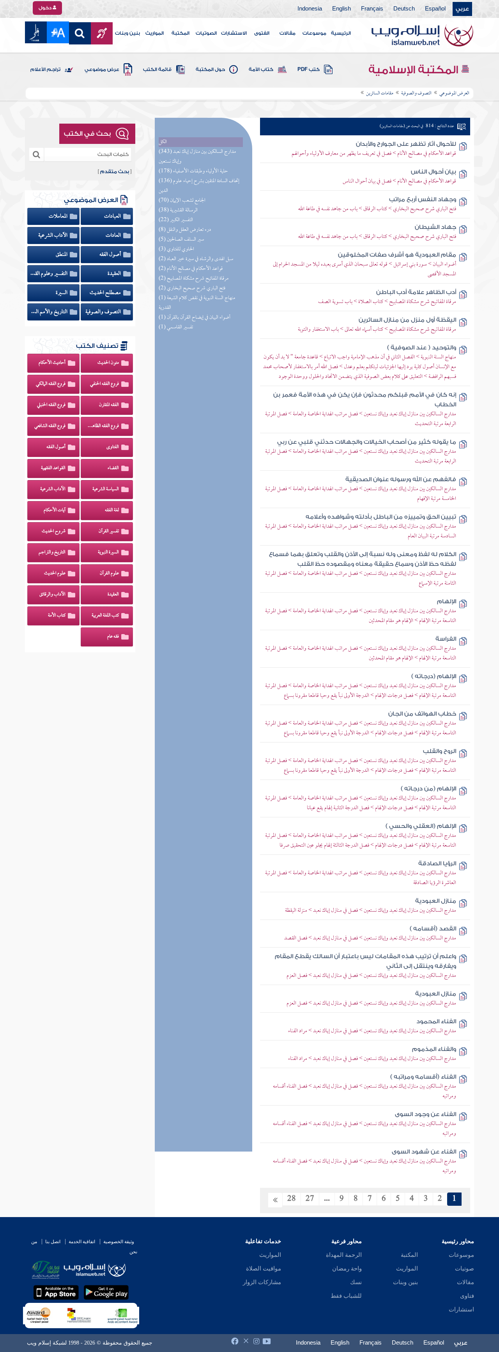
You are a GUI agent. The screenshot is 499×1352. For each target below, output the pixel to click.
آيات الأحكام (54, 510)
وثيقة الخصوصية (118, 1241)
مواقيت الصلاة (263, 1268)
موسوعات (314, 33)
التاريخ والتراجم (52, 553)
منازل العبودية (435, 901)
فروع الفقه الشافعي (49, 426)
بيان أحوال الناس (433, 171)
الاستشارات (234, 33)
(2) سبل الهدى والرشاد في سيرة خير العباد (196, 259)
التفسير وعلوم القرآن (49, 274)
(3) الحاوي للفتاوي (176, 249)
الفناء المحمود (436, 1021)
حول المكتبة (210, 69)
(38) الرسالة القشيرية (178, 210)
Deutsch (404, 9)
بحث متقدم (114, 171)
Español (435, 9)
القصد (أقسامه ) (433, 928)
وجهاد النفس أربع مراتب (422, 199)
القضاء (113, 468)
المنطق (62, 254)
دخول (46, 8)
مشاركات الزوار (262, 1282)
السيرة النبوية (108, 553)
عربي (462, 9)
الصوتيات (206, 33)
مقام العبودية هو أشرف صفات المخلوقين (397, 255)
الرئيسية (341, 33)
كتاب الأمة (261, 69)
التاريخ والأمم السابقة (49, 312)
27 (310, 1199)
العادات (114, 235)
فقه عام (113, 637)
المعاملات (59, 216)
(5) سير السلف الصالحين (181, 240)
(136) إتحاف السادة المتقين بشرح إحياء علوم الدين (199, 186)
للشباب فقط (346, 1296)
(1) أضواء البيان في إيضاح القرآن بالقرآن (194, 317)
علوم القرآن (109, 574)
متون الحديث (108, 363)
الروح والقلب (439, 751)
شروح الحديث (53, 531)
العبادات (113, 216)
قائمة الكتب (157, 69)
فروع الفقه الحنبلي (51, 405)
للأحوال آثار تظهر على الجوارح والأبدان (406, 144)
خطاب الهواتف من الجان (422, 714)
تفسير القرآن (109, 531)
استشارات (461, 1309)
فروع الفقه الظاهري (103, 426)
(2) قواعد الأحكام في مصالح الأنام (191, 269)
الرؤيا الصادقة (437, 863)
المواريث (154, 33)
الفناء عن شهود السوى (424, 1151)
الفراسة (445, 639)
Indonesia (309, 9)
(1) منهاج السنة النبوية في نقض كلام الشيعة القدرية (197, 303)
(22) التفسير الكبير (176, 220)
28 (291, 1199)
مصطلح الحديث (106, 293)
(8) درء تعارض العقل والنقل (185, 230)
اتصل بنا (52, 1241)
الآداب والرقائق (52, 595)
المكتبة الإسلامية (414, 70)
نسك (356, 1282)
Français (372, 9)
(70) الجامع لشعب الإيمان (182, 201)
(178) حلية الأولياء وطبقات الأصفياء (193, 171)
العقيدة (115, 274)
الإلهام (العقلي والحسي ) (421, 826)
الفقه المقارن (109, 405)
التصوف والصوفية (103, 312)
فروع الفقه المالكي (50, 384)
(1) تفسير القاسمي (176, 327)
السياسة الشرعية (105, 489)
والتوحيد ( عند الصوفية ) (421, 347)
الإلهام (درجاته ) (433, 676)
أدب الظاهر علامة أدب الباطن (416, 292)
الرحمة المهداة (344, 1255)
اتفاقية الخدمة (82, 1241)
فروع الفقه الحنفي (104, 384)
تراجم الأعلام (45, 69)
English (341, 9)
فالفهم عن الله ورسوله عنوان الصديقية (400, 479)
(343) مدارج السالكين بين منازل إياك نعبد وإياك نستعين (197, 157)
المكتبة (180, 33)
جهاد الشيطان (435, 227)
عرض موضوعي (102, 69)
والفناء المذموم (434, 1049)
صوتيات (464, 1268)
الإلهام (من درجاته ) (428, 788)
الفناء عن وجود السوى (425, 1114)
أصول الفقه (110, 254)
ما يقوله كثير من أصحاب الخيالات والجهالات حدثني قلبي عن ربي (366, 442)
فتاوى (467, 1296)
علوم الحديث (54, 574)
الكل (163, 142)
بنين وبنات (127, 33)
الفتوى (261, 33)
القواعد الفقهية (53, 468)
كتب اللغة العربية (105, 616)
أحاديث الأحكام (52, 363)
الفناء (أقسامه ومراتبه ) (423, 1077)
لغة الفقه (112, 510)
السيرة (62, 293)
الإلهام (446, 601)
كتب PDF (308, 69)
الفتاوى (112, 447)
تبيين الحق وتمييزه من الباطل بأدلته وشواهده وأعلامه (381, 517)
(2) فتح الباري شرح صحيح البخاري (192, 288)
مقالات (288, 33)
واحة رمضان (347, 1268)
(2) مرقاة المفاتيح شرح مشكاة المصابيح (193, 279)
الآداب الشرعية (53, 235)
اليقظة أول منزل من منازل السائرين (407, 320)
